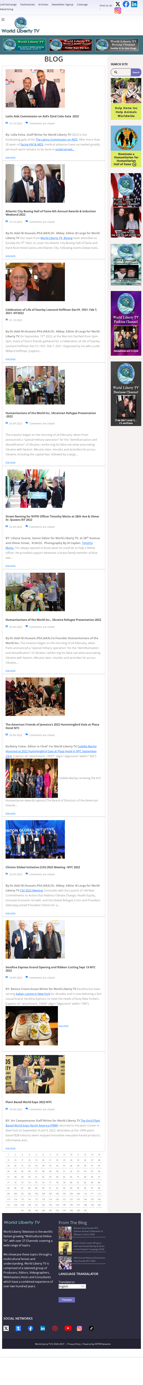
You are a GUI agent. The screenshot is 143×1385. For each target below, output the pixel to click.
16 (15, 1160)
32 (29, 1165)
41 (92, 1165)
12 (85, 1154)
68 (85, 1177)
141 (22, 1210)
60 (29, 1177)
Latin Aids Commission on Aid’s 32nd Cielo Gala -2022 (42, 116)
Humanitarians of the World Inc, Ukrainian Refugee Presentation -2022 (51, 414)
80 (71, 1182)
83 (92, 1182)
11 (78, 1154)
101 (22, 1193)
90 (43, 1188)
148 (71, 1210)
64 (57, 1177)
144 (43, 1210)
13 (92, 1154)
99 (8, 1193)
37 (64, 1165)
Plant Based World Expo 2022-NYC (29, 1102)
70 (99, 1177)
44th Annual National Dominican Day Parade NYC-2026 (89, 1259)
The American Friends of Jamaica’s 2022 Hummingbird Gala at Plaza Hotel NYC (52, 726)
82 (85, 1182)
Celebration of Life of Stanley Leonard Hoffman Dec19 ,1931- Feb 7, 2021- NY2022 (51, 311)
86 (15, 1188)
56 (99, 1171)
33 (36, 1165)
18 (29, 1160)
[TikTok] (91, 1328)
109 (78, 1193)
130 (29, 1204)
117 (36, 1199)
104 (43, 1193)
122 (71, 1199)
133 (50, 1204)
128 (15, 1204)
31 (22, 1165)
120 (57, 1199)
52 (71, 1171)
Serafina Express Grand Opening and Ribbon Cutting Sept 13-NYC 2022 (51, 968)
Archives (43, 4)
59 (22, 1177)
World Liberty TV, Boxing (56, 238)
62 (43, 1177)
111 (92, 1193)
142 (29, 1210)
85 (8, 1188)
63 (50, 1177)
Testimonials (27, 4)
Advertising (6, 9)
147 (64, 1210)
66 (71, 1177)
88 (29, 1188)
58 (15, 1177)
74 (29, 1182)
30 (15, 1165)
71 (8, 1182)
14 (99, 1154)
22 (57, 1160)
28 (99, 1160)
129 (22, 1204)
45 (22, 1171)
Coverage (82, 4)
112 (99, 1193)
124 (85, 1199)
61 (36, 1177)
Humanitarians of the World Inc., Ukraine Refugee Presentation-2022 (53, 620)
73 (22, 1182)
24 (71, 1160)
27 (92, 1160)
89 (36, 1188)
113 (8, 1199)
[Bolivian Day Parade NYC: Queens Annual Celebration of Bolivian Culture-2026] (65, 1233)
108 (71, 1193)
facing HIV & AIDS (32, 144)
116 (29, 1199)
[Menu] (3, 20)
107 (64, 1193)
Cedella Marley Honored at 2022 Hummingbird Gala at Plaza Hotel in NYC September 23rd (51, 751)
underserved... (64, 149)
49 (50, 1171)
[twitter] (6, 1328)
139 (92, 1204)
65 (64, 1177)
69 (92, 1177)
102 (29, 1193)
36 (57, 1165)
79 (64, 1182)
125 (92, 1199)
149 (78, 1210)
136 (71, 1204)
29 (8, 1165)
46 (29, 1171)
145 (50, 1210)
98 (99, 1188)
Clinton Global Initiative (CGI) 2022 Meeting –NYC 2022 (43, 867)
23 (64, 1160)
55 (92, 1171)
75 (36, 1182)
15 (8, 1160)
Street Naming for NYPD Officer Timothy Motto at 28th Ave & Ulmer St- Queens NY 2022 (52, 518)
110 (85, 1193)
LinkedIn (134, 4)
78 (57, 1182)
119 (50, 1199)
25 (78, 1160)
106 (57, 1193)
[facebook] (30, 1328)
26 (85, 1160)
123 (78, 1199)
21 (50, 1160)
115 (22, 1199)
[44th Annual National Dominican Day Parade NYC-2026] (65, 1262)
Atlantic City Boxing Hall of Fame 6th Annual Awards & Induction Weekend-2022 (51, 212)
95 (78, 1188)
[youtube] (68, 1328)
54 (85, 1171)
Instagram (118, 10)
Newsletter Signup (62, 4)
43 (8, 1171)
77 (50, 1182)
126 (99, 1199)
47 (36, 1171)
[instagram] (79, 1328)
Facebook (126, 4)
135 (64, 1204)
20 (43, 1160)
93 (64, 1188)
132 (43, 1204)
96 (85, 1188)
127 (8, 1204)
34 (43, 1165)
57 (8, 1177)
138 (85, 1204)
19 (36, 1160)
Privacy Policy (74, 1344)
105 (50, 1193)
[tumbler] (18, 1328)
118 (43, 1199)
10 (71, 1154)
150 (85, 1210)
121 (64, 1199)
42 (99, 1165)
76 (43, 1182)
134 (57, 1204)
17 (22, 1160)
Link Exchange (8, 4)
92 (57, 1188)
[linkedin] (42, 1328)
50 (57, 1171)
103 (36, 1193)
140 (99, 1204)
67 (78, 1177)
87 (22, 1188)
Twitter (118, 4)
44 (15, 1171)
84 (99, 1182)
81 (78, 1182)
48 (43, 1171)
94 (71, 1188)
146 (57, 1210)
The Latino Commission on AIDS (57, 139)
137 (78, 1204)
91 (50, 1188)
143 (36, 1210)
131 (36, 1204)
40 (85, 1165)
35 (50, 1165)
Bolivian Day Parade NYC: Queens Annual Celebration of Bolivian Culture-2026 (88, 1231)
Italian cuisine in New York (33, 994)
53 (78, 1171)
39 (78, 1165)
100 (15, 1193)
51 (64, 1171)
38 (71, 1165)
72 (15, 1182)
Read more (11, 157)
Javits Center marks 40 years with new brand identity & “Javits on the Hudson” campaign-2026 (89, 1246)
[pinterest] (55, 1328)
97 (92, 1188)
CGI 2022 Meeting (31, 890)
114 (15, 1199)
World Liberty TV (43, 1344)
